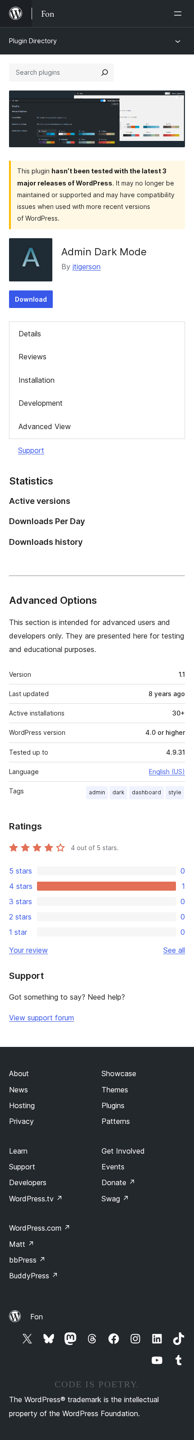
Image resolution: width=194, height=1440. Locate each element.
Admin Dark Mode (104, 252)
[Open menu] (179, 13)
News (18, 1089)
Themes (115, 1089)
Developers (27, 1182)
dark (118, 792)
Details (29, 333)
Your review (28, 950)
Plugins (113, 1105)
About (19, 1073)
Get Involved (123, 1150)
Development (40, 403)
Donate (118, 1182)
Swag (115, 1198)
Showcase (119, 1073)
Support (31, 450)
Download (31, 299)
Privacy (21, 1121)
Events (113, 1166)
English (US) (167, 771)
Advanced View (44, 426)
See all (174, 950)
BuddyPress (33, 1275)
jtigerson (87, 266)
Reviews (32, 356)
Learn (18, 1150)
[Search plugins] (105, 72)
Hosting (22, 1105)
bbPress (27, 1259)
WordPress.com (39, 1227)
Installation (36, 380)
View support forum (41, 1017)
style (174, 792)
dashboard (146, 792)
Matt (21, 1244)
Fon (36, 1316)
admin (97, 792)
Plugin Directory (33, 41)
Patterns (116, 1121)
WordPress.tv (36, 1198)
